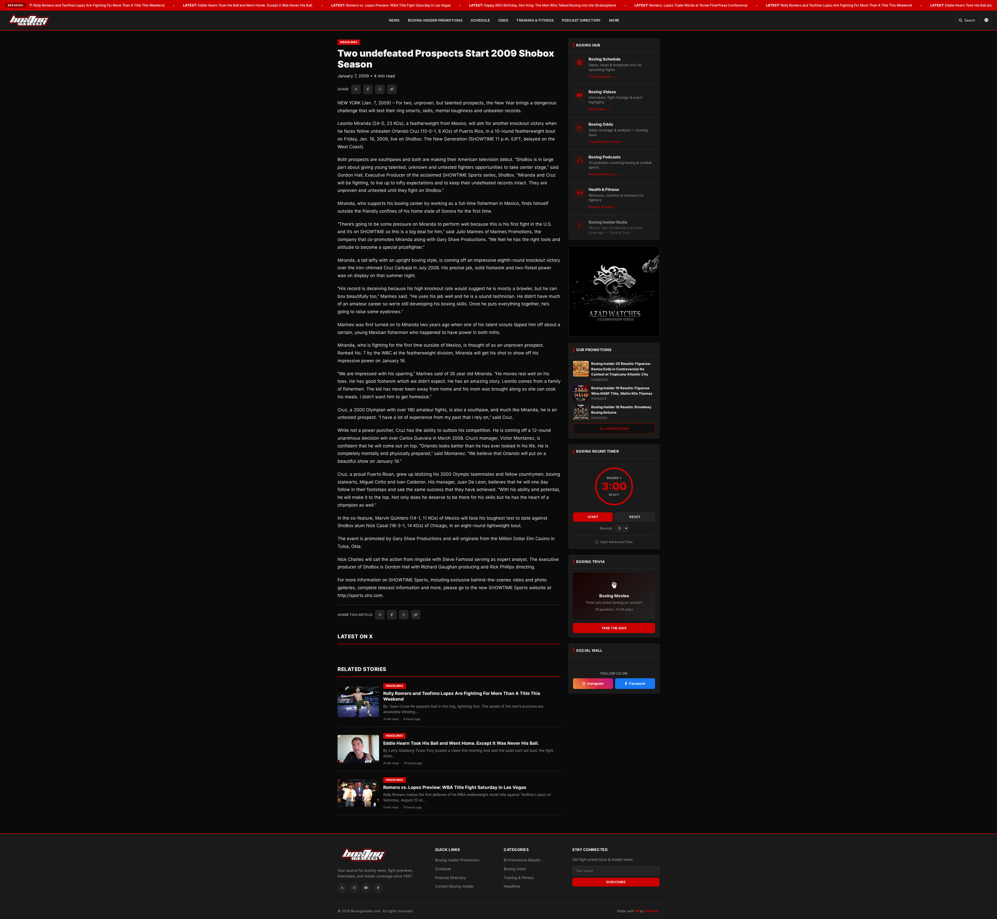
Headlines (349, 42)
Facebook (637, 683)
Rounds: (607, 528)
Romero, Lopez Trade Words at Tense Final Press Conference (691, 5)
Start (593, 517)
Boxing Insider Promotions (435, 20)
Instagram (595, 683)
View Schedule (600, 76)
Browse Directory (602, 174)
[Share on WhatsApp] (380, 89)
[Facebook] (378, 888)
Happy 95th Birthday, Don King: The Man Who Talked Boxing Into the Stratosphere (542, 5)
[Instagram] (354, 888)
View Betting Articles (605, 142)
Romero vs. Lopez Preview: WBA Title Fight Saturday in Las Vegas (391, 5)
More (614, 20)
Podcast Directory (581, 20)
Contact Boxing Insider (454, 886)
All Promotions (614, 429)
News (394, 20)
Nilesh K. (652, 911)
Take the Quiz (614, 628)
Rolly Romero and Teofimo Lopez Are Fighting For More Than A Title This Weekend (92, 5)
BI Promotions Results (522, 860)
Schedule (480, 20)
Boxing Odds (515, 869)
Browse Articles (601, 207)
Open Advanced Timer (616, 542)
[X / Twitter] (342, 888)
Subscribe (616, 882)
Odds (503, 20)
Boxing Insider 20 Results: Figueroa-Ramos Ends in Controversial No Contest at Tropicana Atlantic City (621, 369)
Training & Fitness (535, 20)
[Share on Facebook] (368, 89)
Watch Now (598, 109)
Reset (635, 517)
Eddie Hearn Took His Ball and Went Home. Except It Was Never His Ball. (248, 5)
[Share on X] (356, 89)
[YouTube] (366, 888)
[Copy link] (391, 89)
